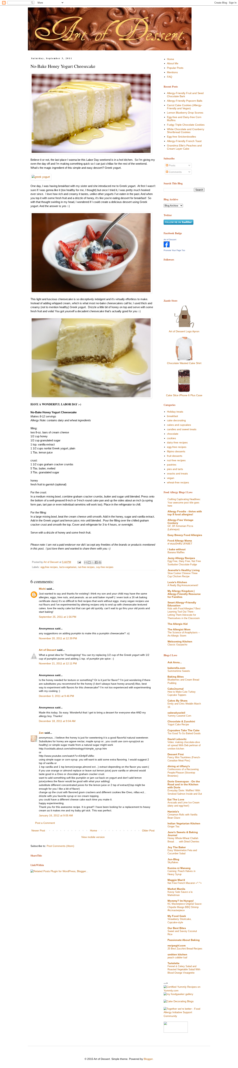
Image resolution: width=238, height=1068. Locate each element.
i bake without (177, 549)
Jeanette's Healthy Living (184, 570)
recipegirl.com (177, 945)
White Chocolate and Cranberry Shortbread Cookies (185, 131)
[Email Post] (79, 562)
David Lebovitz (177, 739)
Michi (42, 588)
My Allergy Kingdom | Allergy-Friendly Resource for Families (184, 593)
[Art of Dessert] (167, 246)
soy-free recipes (104, 567)
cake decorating (176, 420)
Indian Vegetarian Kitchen (184, 823)
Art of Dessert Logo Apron (184, 331)
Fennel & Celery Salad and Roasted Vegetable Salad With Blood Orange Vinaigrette (184, 969)
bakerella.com (176, 667)
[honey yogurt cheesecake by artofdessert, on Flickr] (91, 114)
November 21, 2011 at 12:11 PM (58, 663)
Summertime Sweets (179, 671)
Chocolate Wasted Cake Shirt (184, 363)
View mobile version (93, 837)
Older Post (148, 830)
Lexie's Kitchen (177, 582)
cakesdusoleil (176, 712)
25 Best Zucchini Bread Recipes (185, 948)
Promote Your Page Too (174, 250)
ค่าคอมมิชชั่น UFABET (180, 543)
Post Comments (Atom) (60, 845)
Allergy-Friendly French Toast (184, 141)
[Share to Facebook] (96, 562)
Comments (175, 171)
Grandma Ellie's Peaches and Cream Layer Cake (184, 147)
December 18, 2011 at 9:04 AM (57, 721)
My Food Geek (177, 915)
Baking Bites (176, 676)
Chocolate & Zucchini (181, 721)
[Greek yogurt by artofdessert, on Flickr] (91, 253)
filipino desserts (176, 451)
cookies (171, 438)
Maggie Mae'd (176, 879)
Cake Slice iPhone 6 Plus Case (184, 395)
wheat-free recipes (178, 482)
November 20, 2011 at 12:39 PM (58, 638)
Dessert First (176, 754)
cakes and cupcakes (179, 424)
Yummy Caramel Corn (179, 715)
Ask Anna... (175, 662)
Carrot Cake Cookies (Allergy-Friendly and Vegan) (184, 107)
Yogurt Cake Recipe (178, 724)
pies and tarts (175, 469)
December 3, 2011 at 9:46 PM (56, 695)
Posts (171, 165)
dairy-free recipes (177, 442)
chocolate (172, 433)
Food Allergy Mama (180, 540)
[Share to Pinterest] (100, 562)
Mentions (172, 72)
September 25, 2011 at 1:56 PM (57, 616)
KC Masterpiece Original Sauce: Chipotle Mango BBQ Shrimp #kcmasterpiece (185, 907)
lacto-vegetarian (67, 567)
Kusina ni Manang (179, 868)
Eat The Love (176, 799)
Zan (41, 732)
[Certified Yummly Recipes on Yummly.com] (184, 990)
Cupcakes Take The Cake (184, 730)
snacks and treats (177, 473)
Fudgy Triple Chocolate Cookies (186, 124)
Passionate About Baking (184, 939)
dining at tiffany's (179, 766)
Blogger (148, 1058)
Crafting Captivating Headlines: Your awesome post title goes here (184, 502)
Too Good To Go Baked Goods (184, 733)
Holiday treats (175, 411)
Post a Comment (45, 822)
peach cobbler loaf (177, 957)
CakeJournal (176, 688)
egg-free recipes (49, 567)
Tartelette (173, 963)
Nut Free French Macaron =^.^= (185, 883)
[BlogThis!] (89, 562)
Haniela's (173, 811)
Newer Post (38, 830)
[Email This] (86, 562)
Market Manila (176, 888)
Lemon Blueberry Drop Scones (185, 112)
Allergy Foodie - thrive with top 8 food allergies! (185, 513)
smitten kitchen (177, 954)
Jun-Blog (173, 859)
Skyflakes (173, 862)
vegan (170, 477)
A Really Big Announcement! (183, 585)
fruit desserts (174, 455)
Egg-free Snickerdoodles (181, 136)
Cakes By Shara (177, 700)
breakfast (172, 416)
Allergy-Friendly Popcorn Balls (184, 100)
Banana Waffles (176, 552)
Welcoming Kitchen (180, 641)
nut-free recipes (86, 567)
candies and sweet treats (181, 429)
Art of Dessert (47, 649)
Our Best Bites (177, 928)
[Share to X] (93, 562)
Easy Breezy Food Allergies (185, 535)
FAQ (169, 76)
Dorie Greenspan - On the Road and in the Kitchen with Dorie (184, 784)
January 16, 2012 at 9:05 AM (56, 815)
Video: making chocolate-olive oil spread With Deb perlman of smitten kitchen (184, 745)
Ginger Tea (173, 826)
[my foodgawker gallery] (178, 994)
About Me (172, 63)
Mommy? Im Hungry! (181, 900)
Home (93, 830)
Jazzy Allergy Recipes (181, 558)
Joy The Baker (177, 847)
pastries (171, 464)
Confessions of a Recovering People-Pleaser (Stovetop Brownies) (183, 772)
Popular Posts (175, 67)
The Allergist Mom (179, 629)
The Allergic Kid (178, 623)
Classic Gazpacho (177, 644)
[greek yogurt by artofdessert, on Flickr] (40, 176)
